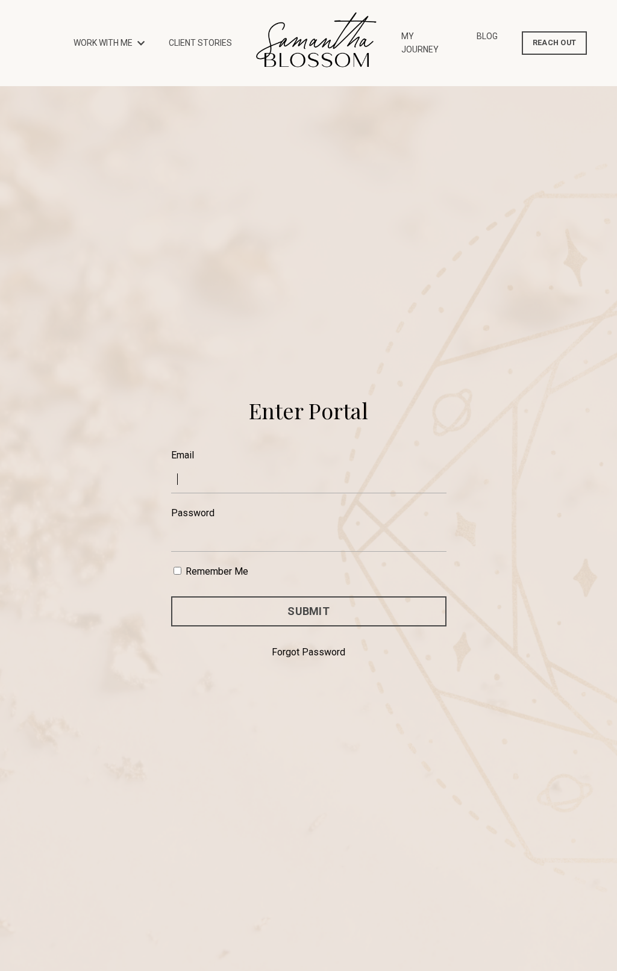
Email (182, 455)
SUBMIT (308, 611)
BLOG (487, 36)
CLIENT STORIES (200, 43)
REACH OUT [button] (554, 42)
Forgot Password (308, 652)
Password (193, 513)
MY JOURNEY (420, 42)
